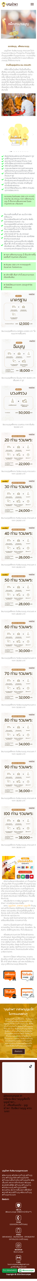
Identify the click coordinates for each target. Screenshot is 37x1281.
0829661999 (18, 1237)
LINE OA (18, 1210)
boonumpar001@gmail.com (18, 1264)
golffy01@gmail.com (19, 1267)
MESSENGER (18, 1250)
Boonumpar (18, 1252)
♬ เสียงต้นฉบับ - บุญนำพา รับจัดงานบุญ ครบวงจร (17, 1108)
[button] (4, 134)
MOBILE (18, 1235)
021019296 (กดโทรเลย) (18, 1224)
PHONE (18, 1222)
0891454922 (7, 1237)
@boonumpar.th (12, 1095)
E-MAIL (18, 1262)
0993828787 (29, 1237)
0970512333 (13, 1239)
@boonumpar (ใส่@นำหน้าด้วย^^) (18, 1212)
